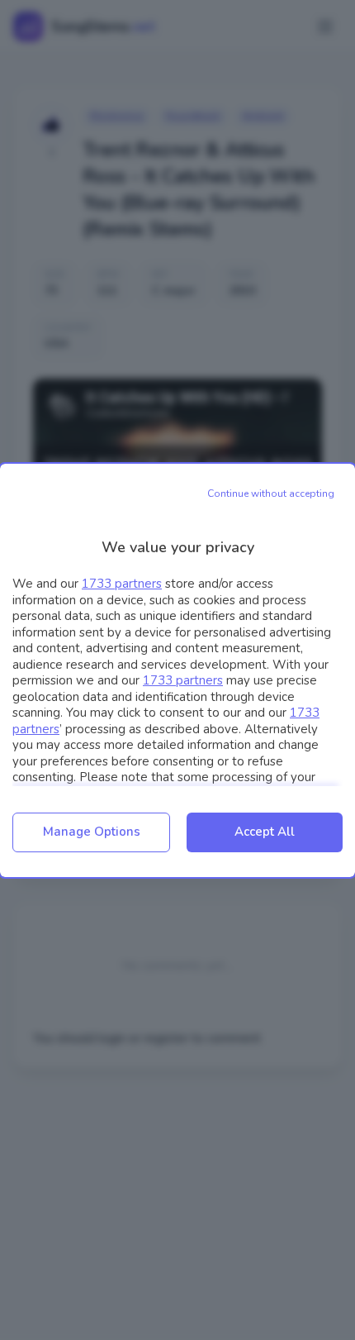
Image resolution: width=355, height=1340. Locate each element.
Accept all (264, 831)
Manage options (91, 831)
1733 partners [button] (122, 583)
